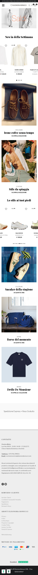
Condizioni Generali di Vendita (11, 500)
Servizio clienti (6, 497)
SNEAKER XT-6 (19, 235)
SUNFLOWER (19, 70)
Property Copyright (8, 523)
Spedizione (5, 504)
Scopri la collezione (19, 393)
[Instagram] (5, 484)
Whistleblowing (6, 534)
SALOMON (19, 233)
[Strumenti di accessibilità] (9, 571)
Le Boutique (5, 521)
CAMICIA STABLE (19, 72)
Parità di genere (7, 529)
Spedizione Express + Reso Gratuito (19, 411)
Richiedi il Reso (6, 506)
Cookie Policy (6, 525)
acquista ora (19, 292)
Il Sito (3, 518)
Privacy (4, 516)
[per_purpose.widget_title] (3, 571)
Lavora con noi (6, 527)
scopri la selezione (19, 136)
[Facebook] (3, 484)
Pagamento (5, 502)
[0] (35, 5)
